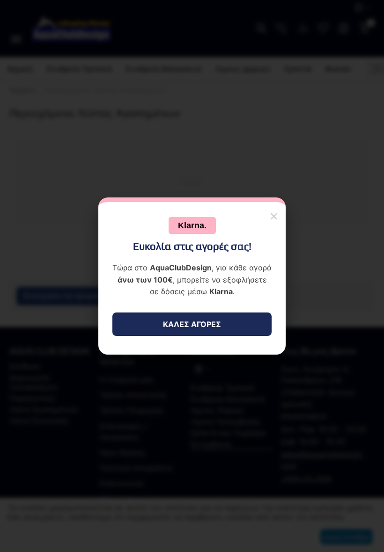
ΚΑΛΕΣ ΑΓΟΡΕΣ (192, 324)
